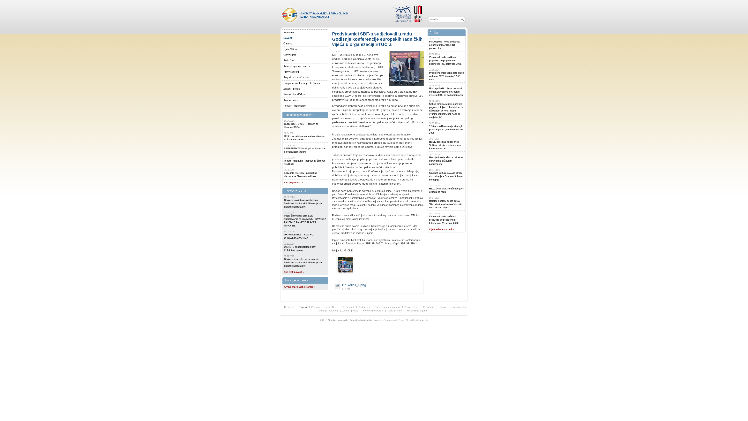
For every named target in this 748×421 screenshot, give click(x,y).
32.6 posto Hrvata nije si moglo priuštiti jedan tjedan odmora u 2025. (446, 129)
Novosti (288, 37)
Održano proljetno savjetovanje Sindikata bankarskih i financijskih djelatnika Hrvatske (303, 203)
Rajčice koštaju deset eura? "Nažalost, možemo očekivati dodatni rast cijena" (445, 204)
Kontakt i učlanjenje (294, 105)
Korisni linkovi (291, 100)
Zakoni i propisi (292, 88)
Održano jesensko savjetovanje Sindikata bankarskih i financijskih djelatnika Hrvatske (303, 262)
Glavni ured (289, 54)
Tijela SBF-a (290, 49)
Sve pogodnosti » (293, 182)
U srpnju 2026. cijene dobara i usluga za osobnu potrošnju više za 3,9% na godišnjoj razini (446, 91)
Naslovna (288, 32)
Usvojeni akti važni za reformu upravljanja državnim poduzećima (446, 160)
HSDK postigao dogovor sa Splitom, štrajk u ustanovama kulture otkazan (445, 145)
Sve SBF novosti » (294, 272)
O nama (287, 43)
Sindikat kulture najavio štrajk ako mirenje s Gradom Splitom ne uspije (446, 176)
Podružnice (289, 60)
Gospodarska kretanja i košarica (301, 83)
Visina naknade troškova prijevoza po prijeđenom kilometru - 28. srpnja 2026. (444, 220)
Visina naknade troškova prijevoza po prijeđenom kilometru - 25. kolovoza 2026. (445, 60)
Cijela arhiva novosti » (441, 229)
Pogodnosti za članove (296, 77)
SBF (314, 14)
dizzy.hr (424, 320)
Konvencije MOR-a (294, 94)
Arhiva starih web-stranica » (299, 287)
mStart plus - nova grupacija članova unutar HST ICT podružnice (444, 45)
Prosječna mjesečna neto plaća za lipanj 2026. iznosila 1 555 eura (446, 76)
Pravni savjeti (291, 71)
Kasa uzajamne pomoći (296, 66)
